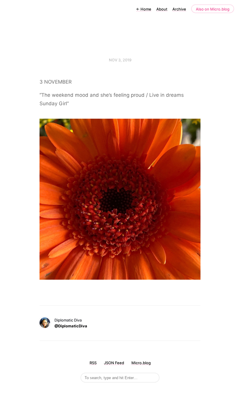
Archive (179, 9)
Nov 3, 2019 (120, 60)
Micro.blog (141, 362)
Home (143, 9)
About (161, 9)
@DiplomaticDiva (70, 326)
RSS (93, 362)
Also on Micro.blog (212, 9)
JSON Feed (114, 362)
